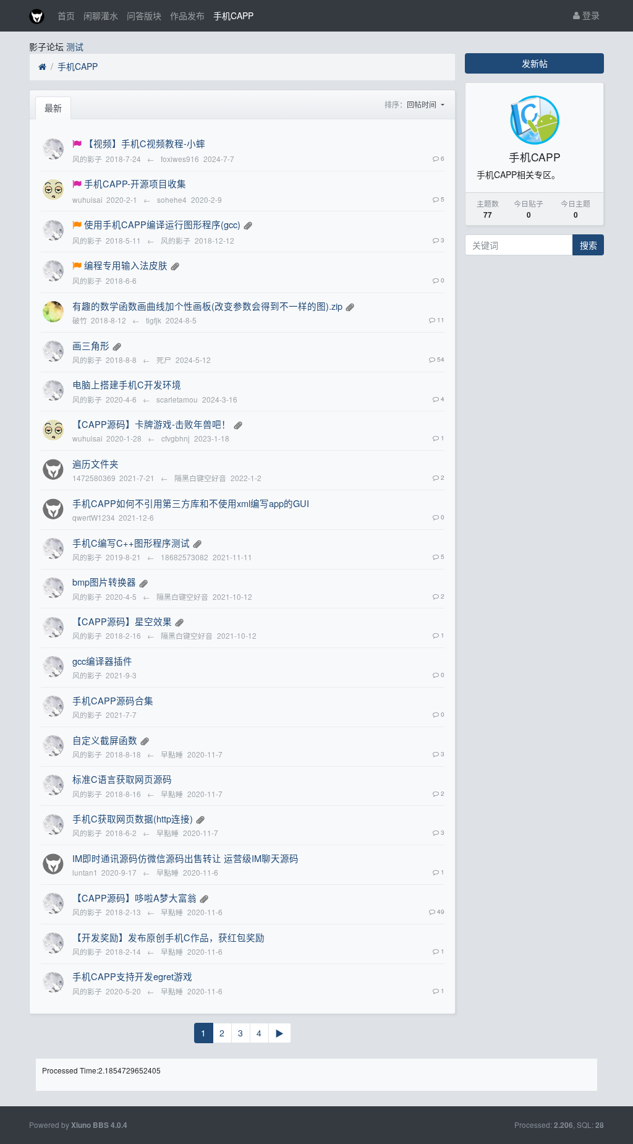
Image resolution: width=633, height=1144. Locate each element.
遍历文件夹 (95, 463)
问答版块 (144, 15)
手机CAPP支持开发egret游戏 (132, 976)
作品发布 (187, 15)
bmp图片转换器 (104, 581)
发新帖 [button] (535, 63)
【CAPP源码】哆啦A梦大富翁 (134, 897)
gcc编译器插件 (102, 660)
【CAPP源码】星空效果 (122, 621)
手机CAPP (233, 15)
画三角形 (90, 345)
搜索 (588, 245)
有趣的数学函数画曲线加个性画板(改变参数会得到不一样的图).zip (207, 305)
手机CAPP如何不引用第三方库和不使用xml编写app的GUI (190, 503)
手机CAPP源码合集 (112, 700)
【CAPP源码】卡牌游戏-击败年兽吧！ (151, 423)
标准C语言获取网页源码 (122, 778)
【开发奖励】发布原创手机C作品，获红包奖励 (168, 937)
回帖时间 (422, 104)
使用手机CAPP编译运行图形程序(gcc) (162, 224)
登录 (590, 15)
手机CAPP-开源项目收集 (135, 183)
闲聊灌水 (100, 15)
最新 (53, 107)
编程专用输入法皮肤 (126, 264)
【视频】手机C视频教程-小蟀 (144, 143)
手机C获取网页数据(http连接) (132, 818)
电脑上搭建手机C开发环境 (126, 384)
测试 (74, 46)
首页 (66, 15)
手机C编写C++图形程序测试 (131, 542)
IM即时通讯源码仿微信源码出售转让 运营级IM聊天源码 (185, 858)
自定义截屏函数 (104, 739)
